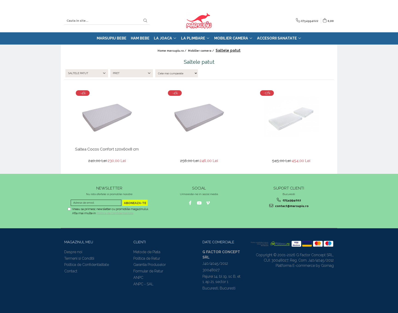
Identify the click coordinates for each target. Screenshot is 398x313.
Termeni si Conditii (79, 258)
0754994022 (291, 200)
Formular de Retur (148, 271)
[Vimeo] (208, 203)
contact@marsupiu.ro (291, 206)
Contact (70, 271)
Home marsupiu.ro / (172, 50)
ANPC (138, 277)
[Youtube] (199, 203)
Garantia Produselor (149, 264)
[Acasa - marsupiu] (199, 21)
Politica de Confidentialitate (115, 213)
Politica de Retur (146, 258)
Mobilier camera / (201, 50)
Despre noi (73, 252)
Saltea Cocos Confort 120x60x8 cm (107, 149)
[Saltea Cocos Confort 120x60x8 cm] (106, 116)
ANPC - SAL (143, 284)
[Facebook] (190, 203)
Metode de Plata (146, 252)
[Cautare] (145, 21)
